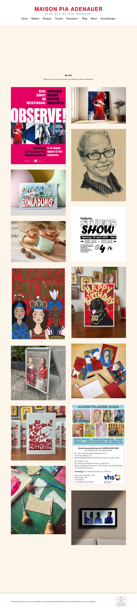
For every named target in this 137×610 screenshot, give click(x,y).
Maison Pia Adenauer (68, 8)
